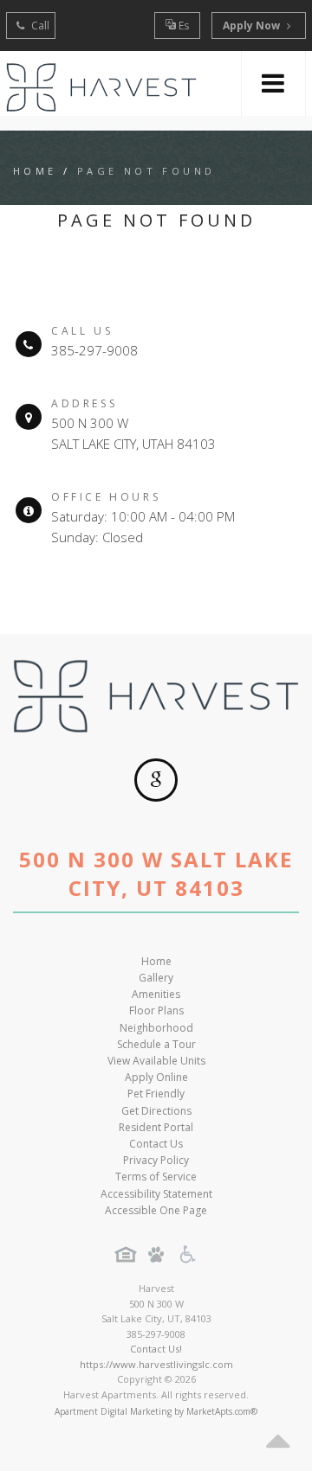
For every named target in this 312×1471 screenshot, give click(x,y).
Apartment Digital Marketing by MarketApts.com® (156, 1411)
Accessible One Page (156, 1210)
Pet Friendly (156, 1093)
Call (39, 25)
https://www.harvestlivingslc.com (156, 1364)
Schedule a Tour (156, 1044)
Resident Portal (156, 1127)
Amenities (156, 994)
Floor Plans (156, 1010)
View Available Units (156, 1060)
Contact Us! (156, 1348)
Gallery (156, 977)
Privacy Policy (156, 1160)
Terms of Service (156, 1176)
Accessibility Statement (156, 1193)
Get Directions (156, 1110)
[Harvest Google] (156, 780)
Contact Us (156, 1143)
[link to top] (277, 1436)
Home (35, 170)
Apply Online (156, 1077)
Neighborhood (156, 1027)
